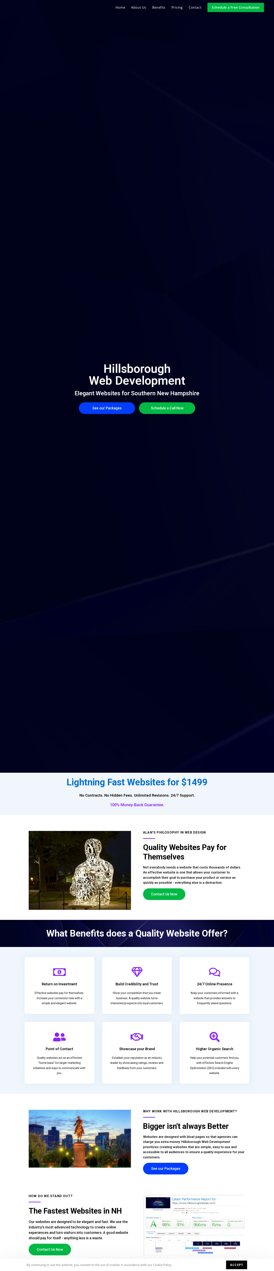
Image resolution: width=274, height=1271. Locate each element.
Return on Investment (59, 984)
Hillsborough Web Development (137, 374)
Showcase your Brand (137, 1049)
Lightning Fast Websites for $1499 (137, 782)
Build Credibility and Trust (137, 984)
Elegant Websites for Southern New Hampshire (137, 393)
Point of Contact (59, 1049)
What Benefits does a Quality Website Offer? (137, 933)
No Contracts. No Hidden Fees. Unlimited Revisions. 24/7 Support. (137, 795)
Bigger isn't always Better (186, 1126)
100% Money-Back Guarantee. (137, 804)
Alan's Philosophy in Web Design (174, 832)
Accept (236, 1265)
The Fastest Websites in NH (75, 1211)
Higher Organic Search (214, 1049)
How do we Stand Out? (51, 1196)
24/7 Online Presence (214, 984)
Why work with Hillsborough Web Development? (190, 1111)
